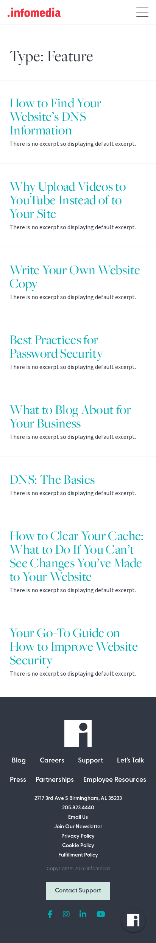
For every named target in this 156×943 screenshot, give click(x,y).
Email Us (78, 817)
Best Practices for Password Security (56, 346)
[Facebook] (50, 914)
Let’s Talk (130, 761)
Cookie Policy (78, 846)
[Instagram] (66, 914)
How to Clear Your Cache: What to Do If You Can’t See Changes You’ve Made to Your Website (76, 556)
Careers (52, 761)
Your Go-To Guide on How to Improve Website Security (73, 646)
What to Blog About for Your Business (70, 416)
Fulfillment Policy (78, 855)
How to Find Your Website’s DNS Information (55, 116)
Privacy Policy (78, 836)
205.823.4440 (78, 808)
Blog (19, 761)
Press (18, 780)
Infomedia (98, 868)
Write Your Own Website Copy (74, 276)
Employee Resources (114, 780)
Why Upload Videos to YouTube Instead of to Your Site (67, 199)
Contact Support (78, 891)
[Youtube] (101, 914)
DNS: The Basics (52, 479)
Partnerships (55, 780)
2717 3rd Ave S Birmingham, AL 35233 (78, 798)
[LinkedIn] (83, 914)
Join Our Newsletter (78, 827)
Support (90, 761)
